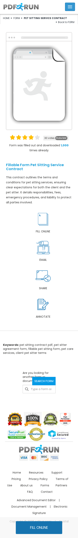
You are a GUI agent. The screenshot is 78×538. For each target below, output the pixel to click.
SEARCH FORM (43, 381)
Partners (61, 485)
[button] (39, 6)
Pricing (16, 479)
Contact (47, 492)
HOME (6, 18)
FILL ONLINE (39, 527)
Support (56, 473)
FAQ (30, 492)
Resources (36, 473)
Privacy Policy (38, 479)
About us (26, 485)
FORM (16, 18)
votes (55, 138)
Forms (45, 485)
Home (17, 473)
